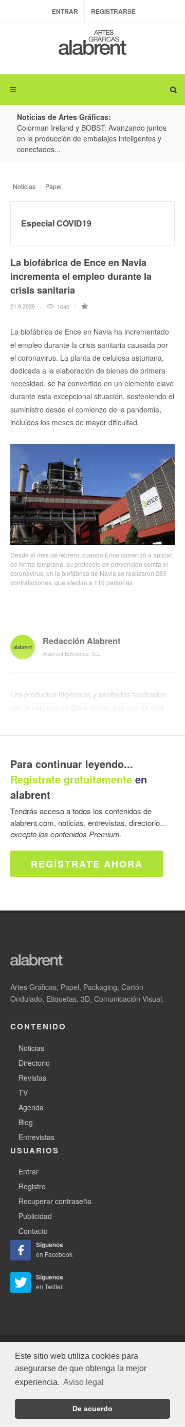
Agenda (31, 1107)
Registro (32, 1186)
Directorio (34, 1063)
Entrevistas (36, 1137)
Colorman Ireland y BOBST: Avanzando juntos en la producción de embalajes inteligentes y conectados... (91, 138)
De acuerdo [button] (92, 1408)
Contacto (33, 1231)
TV (23, 1092)
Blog (25, 1122)
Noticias (24, 186)
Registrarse (113, 11)
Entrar (65, 11)
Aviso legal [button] (83, 1382)
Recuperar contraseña (54, 1201)
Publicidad (35, 1216)
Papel (53, 186)
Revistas (32, 1077)
